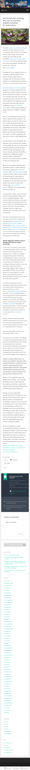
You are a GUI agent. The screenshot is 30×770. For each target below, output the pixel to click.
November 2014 (8, 650)
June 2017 (7, 640)
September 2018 (9, 628)
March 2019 (7, 619)
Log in (6, 745)
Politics (6, 729)
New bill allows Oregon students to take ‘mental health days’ (16, 502)
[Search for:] (15, 545)
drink (14, 229)
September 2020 (9, 583)
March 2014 (7, 669)
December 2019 (8, 600)
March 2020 (8, 592)
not (9, 68)
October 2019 (8, 604)
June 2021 (7, 580)
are (7, 68)
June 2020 (7, 588)
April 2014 (7, 667)
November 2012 (8, 698)
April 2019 (7, 616)
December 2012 (8, 695)
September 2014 (9, 655)
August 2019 (8, 607)
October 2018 (8, 626)
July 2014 (7, 660)
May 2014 (7, 664)
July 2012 (7, 708)
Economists (6, 88)
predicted (12, 303)
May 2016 (7, 643)
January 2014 (8, 674)
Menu (5, 10)
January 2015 (8, 645)
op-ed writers (16, 88)
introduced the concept (13, 291)
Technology (7, 731)
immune (12, 68)
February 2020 (8, 595)
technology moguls (17, 172)
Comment (20, 534)
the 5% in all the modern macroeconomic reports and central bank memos (15, 227)
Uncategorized (8, 733)
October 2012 (8, 700)
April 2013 (7, 686)
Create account (8, 742)
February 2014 (8, 672)
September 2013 (9, 681)
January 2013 (8, 693)
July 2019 (7, 609)
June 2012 (7, 710)
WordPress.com (8, 752)
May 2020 (7, 590)
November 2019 (8, 602)
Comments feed (9, 750)
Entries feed (7, 747)
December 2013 (8, 676)
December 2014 (8, 648)
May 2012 (7, 712)
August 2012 (8, 705)
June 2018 (7, 636)
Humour (7, 721)
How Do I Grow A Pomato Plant (12, 555)
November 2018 (8, 624)
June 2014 (7, 662)
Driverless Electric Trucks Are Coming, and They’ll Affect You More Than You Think (16, 507)
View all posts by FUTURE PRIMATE (17, 492)
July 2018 (7, 633)
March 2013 (7, 688)
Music (6, 724)
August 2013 (8, 684)
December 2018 (8, 621)
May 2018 (7, 638)
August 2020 (8, 585)
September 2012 (9, 703)
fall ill (18, 229)
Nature (6, 726)
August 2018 (8, 631)
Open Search (27, 10)
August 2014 (8, 657)
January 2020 (8, 597)
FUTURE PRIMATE (15, 4)
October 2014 (8, 652)
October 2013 (8, 679)
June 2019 (7, 612)
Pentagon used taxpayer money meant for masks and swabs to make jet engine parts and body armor (15, 563)
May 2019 (7, 614)
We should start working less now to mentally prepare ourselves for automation (13, 21)
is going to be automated (15, 48)
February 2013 (8, 691)
